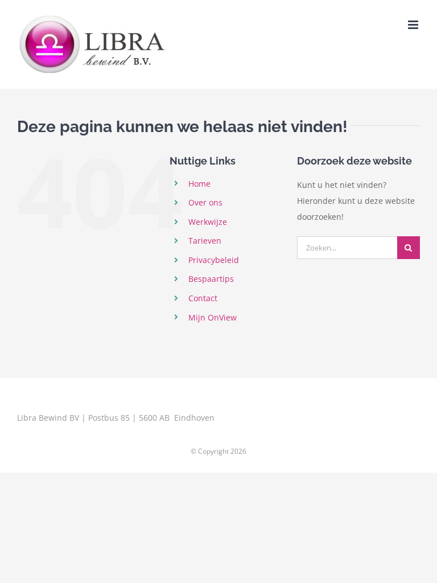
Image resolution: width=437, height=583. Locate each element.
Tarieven (204, 240)
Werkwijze (207, 221)
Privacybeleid (213, 259)
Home (199, 183)
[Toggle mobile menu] (414, 25)
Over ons (205, 202)
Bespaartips (211, 278)
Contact (202, 298)
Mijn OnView (212, 317)
